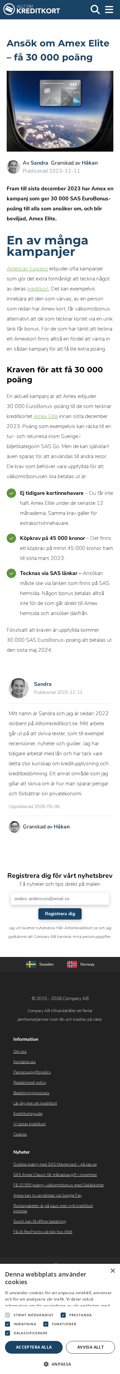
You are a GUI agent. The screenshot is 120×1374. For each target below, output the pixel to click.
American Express (27, 268)
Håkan (90, 163)
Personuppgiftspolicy (32, 1072)
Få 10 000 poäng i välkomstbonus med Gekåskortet (58, 1185)
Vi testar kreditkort (29, 1124)
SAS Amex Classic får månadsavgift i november (55, 1174)
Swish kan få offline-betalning (39, 1221)
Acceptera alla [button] (34, 1347)
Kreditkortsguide (27, 1113)
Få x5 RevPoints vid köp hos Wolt (42, 1231)
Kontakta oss (24, 1061)
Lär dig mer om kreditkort (35, 1103)
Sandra (39, 163)
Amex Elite (46, 416)
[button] (60, 1363)
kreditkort (38, 288)
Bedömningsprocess (31, 1093)
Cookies (20, 1134)
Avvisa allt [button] (90, 1347)
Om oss (20, 1051)
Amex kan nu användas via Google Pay (47, 1195)
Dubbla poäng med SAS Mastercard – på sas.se (55, 1164)
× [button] (112, 1270)
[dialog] (60, 1319)
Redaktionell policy (29, 1082)
